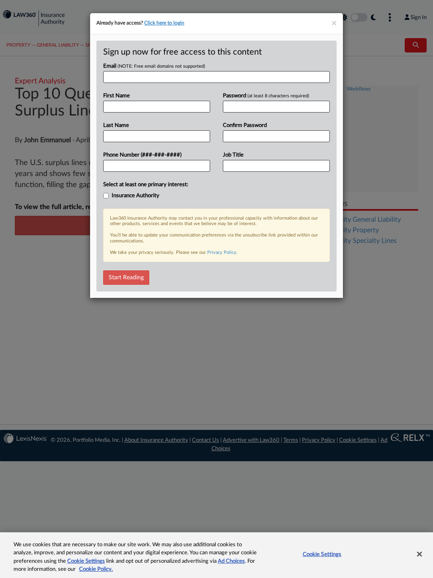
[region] (216, 555)
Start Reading (126, 278)
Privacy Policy (221, 252)
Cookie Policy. (96, 569)
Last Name (116, 125)
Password (266, 96)
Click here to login (164, 22)
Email (154, 66)
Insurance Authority (135, 195)
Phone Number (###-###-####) (142, 155)
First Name (116, 96)
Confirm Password (245, 125)
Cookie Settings (86, 561)
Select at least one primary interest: (145, 184)
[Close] (419, 554)
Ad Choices (231, 561)
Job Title (233, 155)
